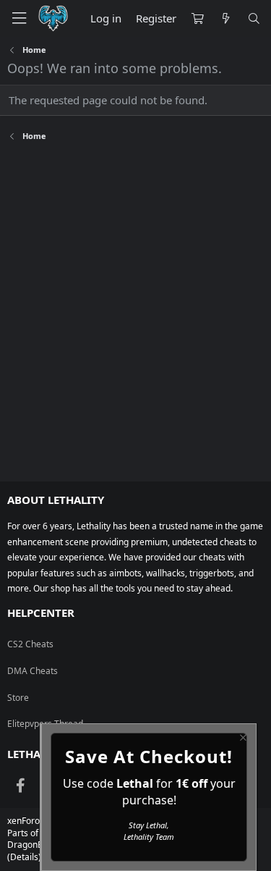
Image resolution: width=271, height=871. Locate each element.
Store (18, 697)
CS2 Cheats (30, 644)
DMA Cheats (32, 671)
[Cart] (197, 18)
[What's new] (225, 18)
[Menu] (19, 18)
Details (24, 857)
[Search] (254, 18)
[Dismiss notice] (242, 739)
